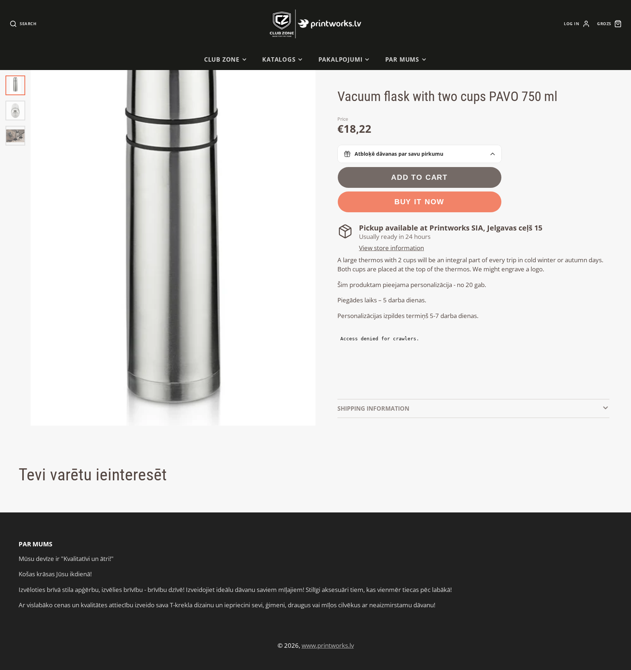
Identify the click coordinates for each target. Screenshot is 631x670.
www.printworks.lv (328, 645)
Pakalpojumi (340, 59)
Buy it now (419, 202)
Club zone (222, 59)
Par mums (402, 59)
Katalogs (279, 59)
